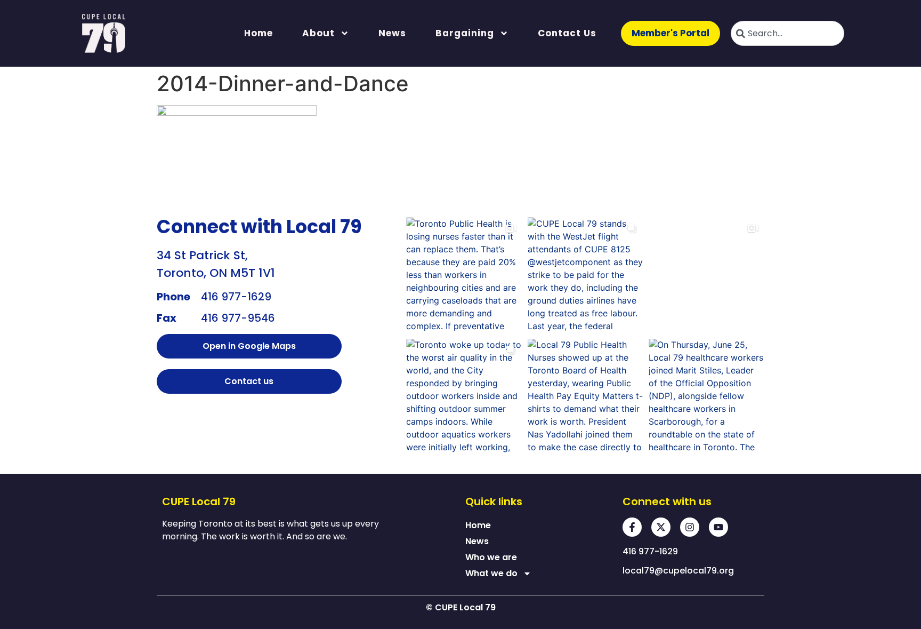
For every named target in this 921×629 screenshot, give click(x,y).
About (318, 33)
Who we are (491, 557)
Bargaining (464, 33)
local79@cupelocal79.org (678, 570)
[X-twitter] (660, 527)
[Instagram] (689, 527)
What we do (491, 573)
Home (258, 33)
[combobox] (787, 33)
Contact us (567, 33)
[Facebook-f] (632, 527)
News (392, 33)
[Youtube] (718, 527)
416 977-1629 (236, 296)
